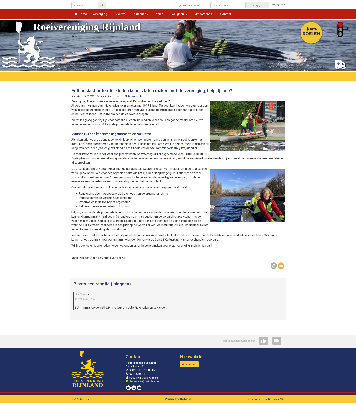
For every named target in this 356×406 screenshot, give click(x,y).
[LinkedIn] (133, 388)
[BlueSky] (128, 388)
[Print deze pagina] (273, 266)
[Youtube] (139, 388)
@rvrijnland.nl (112, 148)
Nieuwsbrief (192, 356)
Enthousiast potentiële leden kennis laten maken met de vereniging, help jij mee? (151, 90)
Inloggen (257, 5)
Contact (134, 356)
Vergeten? (278, 5)
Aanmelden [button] (189, 364)
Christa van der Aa (133, 96)
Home (82, 14)
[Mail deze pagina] (281, 266)
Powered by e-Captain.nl (178, 399)
